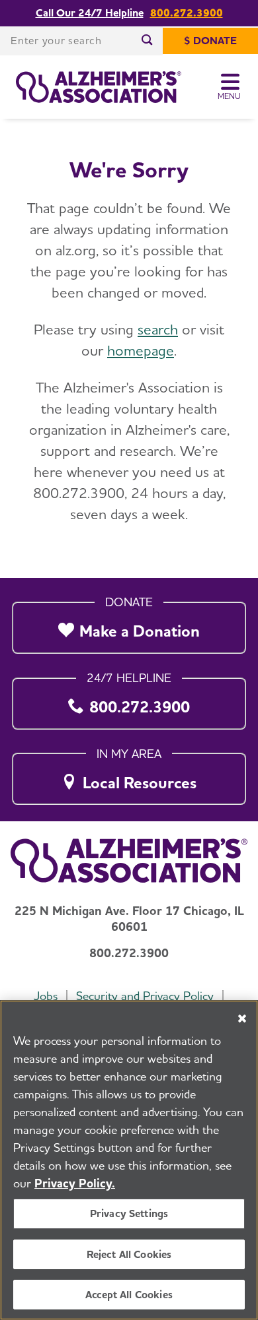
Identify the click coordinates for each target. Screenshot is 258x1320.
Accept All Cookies (129, 1294)
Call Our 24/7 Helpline (90, 13)
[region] (129, 1160)
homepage (140, 350)
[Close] (242, 1018)
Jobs (46, 996)
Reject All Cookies (129, 1254)
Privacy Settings (129, 1213)
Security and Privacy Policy (145, 996)
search (158, 329)
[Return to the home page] (98, 87)
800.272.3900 (186, 13)
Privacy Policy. (74, 1183)
